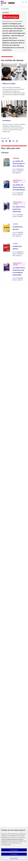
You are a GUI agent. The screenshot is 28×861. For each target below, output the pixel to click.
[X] (13, 141)
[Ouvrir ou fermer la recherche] (23, 2)
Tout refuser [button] (14, 854)
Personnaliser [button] (14, 858)
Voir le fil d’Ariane (5, 8)
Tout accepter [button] (14, 850)
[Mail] (6, 141)
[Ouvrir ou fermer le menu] (26, 2)
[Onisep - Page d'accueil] (11, 3)
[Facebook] (17, 141)
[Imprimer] (2, 141)
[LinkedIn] (9, 141)
